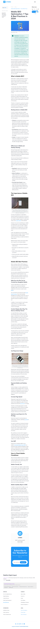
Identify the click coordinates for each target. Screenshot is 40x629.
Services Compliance (24, 604)
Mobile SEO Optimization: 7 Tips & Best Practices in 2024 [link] (19, 8)
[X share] (34, 9)
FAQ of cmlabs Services (7, 614)
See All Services (6, 602)
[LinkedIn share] (32, 9)
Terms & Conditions (24, 610)
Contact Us (22, 596)
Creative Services (6, 598)
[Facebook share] (36, 9)
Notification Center (6, 610)
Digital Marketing (6, 596)
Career (22, 598)
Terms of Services (23, 614)
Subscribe (23, 562)
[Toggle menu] (35, 2)
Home (12, 6)
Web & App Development (7, 600)
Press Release (23, 600)
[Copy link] (38, 9)
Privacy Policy (23, 612)
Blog (15, 6)
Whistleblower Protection (25, 602)
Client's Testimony (6, 612)
